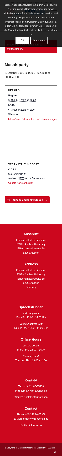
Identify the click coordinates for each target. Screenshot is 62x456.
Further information (31, 425)
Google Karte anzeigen (20, 182)
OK (22, 40)
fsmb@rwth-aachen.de (34, 390)
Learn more (39, 40)
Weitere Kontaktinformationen (31, 396)
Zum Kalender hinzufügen (28, 200)
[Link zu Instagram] (54, 451)
